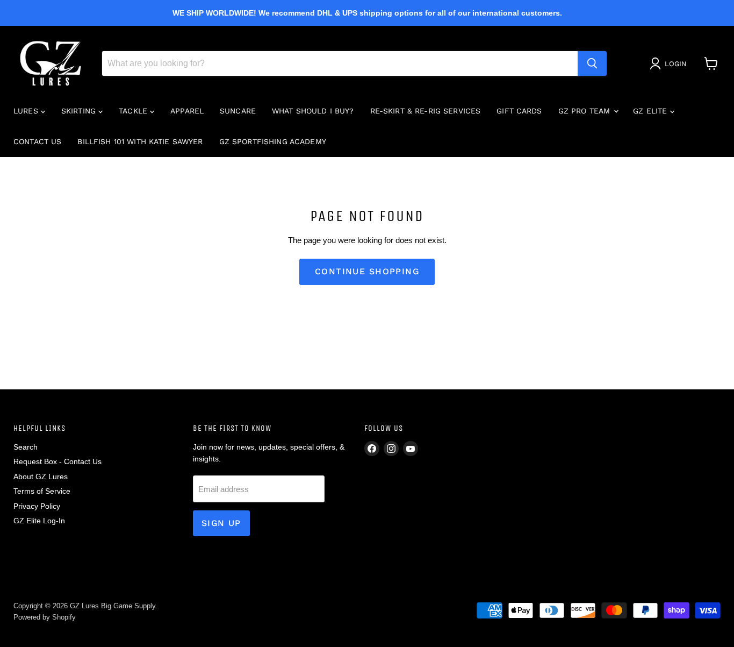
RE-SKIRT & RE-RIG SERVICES (425, 110)
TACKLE (134, 110)
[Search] (592, 63)
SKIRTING (79, 110)
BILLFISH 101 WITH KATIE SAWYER (140, 141)
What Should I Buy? (313, 110)
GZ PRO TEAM (585, 110)
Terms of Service (41, 491)
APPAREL (187, 110)
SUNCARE (238, 110)
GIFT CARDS (519, 110)
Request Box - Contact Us (57, 461)
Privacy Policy (36, 506)
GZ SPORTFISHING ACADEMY (272, 141)
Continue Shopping (367, 271)
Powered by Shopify (44, 617)
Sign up (221, 523)
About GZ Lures (40, 476)
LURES (27, 110)
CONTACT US (37, 141)
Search (25, 447)
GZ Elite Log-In (39, 520)
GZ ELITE (651, 110)
